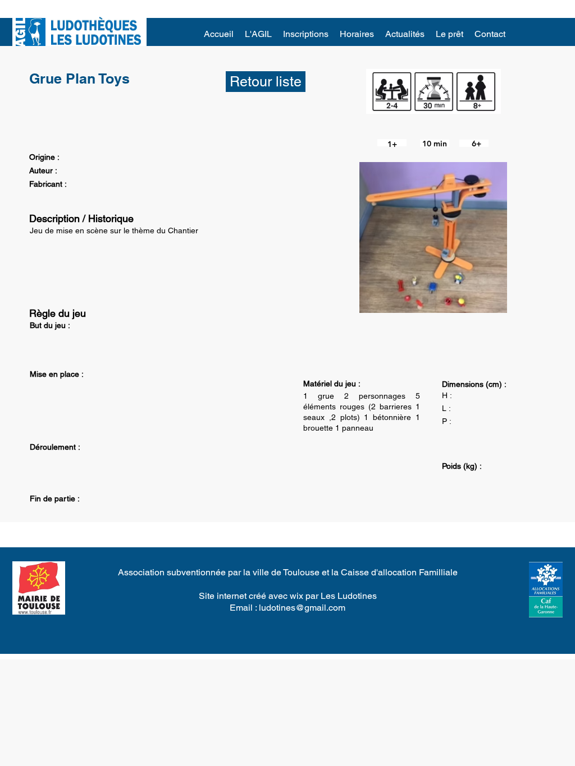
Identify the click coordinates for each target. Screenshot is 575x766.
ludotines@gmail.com (302, 607)
